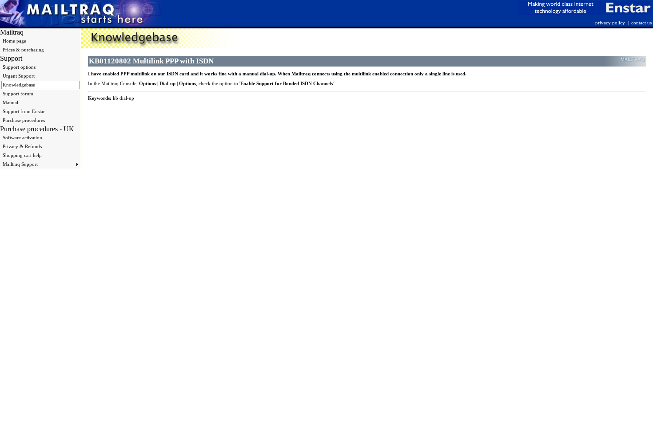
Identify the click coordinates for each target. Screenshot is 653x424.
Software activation (22, 137)
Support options (19, 67)
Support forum (18, 93)
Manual (10, 102)
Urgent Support (19, 76)
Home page (14, 41)
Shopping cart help (22, 155)
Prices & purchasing (23, 49)
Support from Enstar (24, 111)
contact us (641, 22)
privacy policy (610, 22)
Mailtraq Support (20, 164)
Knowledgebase (19, 84)
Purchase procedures (24, 120)
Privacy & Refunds (22, 146)
